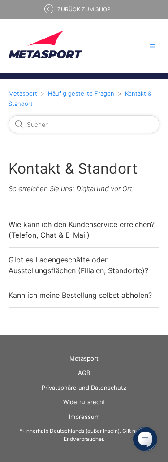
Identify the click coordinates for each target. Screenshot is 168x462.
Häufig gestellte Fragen (81, 93)
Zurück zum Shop (84, 9)
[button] (152, 45)
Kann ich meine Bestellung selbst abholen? (80, 295)
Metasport (23, 93)
